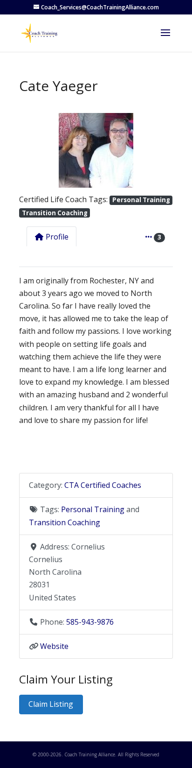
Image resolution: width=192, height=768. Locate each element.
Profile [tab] (57, 237)
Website (54, 646)
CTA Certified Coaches (102, 485)
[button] (30, 150)
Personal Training (141, 200)
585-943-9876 (90, 622)
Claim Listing (50, 704)
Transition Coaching (55, 213)
